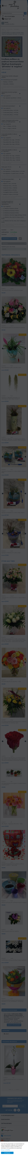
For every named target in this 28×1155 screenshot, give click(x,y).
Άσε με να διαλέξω (5, 1150)
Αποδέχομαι (7, 1153)
